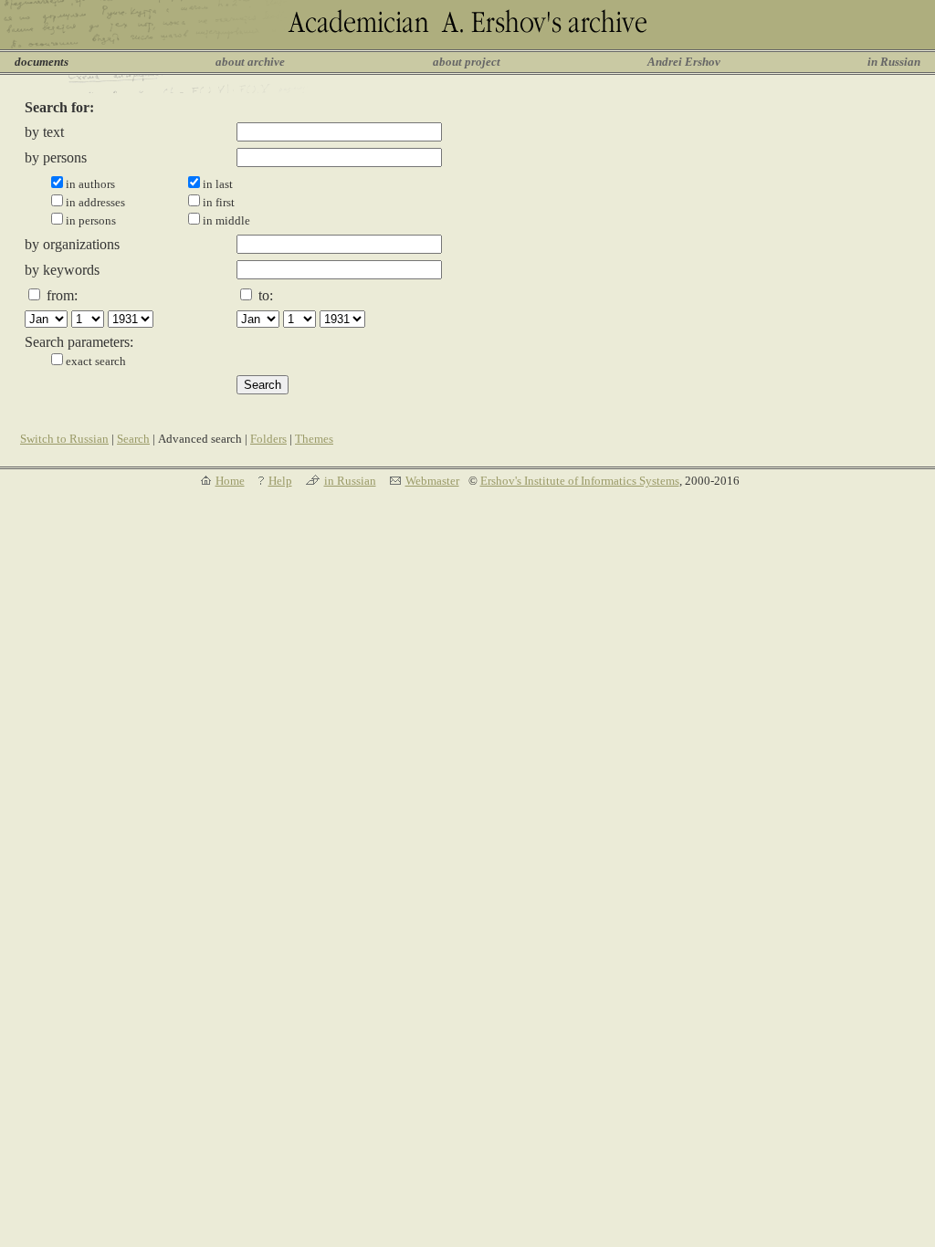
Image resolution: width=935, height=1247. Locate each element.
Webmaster (432, 480)
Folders (268, 438)
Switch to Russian (64, 438)
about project (466, 61)
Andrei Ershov (683, 61)
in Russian (893, 61)
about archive (250, 61)
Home (230, 480)
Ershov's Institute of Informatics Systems (579, 480)
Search (133, 438)
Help (280, 480)
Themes (314, 438)
